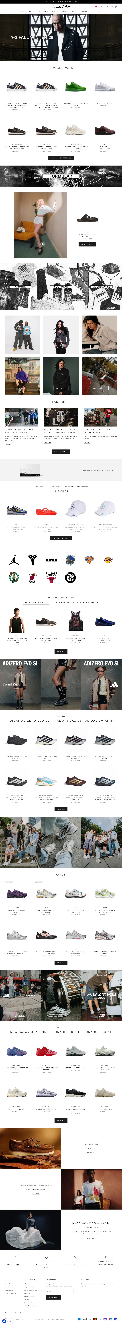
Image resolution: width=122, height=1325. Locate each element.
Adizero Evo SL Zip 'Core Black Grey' (17, 757)
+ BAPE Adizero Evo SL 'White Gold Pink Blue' (46, 799)
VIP (99, 11)
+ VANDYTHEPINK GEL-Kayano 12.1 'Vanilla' (46, 911)
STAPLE (22, 388)
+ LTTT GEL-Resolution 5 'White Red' (75, 911)
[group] (61, 37)
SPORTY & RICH (99, 347)
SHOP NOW (90, 1152)
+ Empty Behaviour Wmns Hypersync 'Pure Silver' (17, 952)
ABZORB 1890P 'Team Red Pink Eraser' (46, 1069)
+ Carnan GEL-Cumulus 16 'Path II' (17, 911)
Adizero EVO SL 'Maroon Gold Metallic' (76, 799)
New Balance (16, 1065)
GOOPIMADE (61, 388)
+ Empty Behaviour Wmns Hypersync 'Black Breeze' (46, 952)
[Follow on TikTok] (20, 1313)
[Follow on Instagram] (10, 1313)
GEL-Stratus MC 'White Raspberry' (75, 952)
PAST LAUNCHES (61, 451)
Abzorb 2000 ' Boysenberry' (46, 1109)
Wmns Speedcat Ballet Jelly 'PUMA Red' (46, 528)
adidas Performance (46, 795)
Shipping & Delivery (29, 1287)
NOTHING (61, 347)
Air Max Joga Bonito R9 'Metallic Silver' (17, 528)
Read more (8, 444)
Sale (92, 11)
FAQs (25, 1284)
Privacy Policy (9, 1290)
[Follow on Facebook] (5, 1313)
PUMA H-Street (66, 1032)
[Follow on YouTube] (15, 1313)
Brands (73, 11)
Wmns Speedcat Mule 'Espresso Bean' (87, 235)
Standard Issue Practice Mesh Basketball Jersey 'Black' (17, 640)
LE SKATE (61, 602)
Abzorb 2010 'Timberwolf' (17, 1109)
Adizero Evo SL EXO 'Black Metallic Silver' (17, 799)
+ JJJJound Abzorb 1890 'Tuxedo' (75, 1110)
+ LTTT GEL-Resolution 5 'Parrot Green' (105, 911)
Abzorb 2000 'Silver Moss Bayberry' (105, 1069)
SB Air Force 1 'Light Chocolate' (105, 148)
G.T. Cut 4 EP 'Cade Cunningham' (105, 639)
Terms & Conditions (10, 1293)
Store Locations (9, 1287)
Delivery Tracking (29, 1296)
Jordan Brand (17, 144)
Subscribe (53, 1297)
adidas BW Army (99, 720)
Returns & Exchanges (30, 1290)
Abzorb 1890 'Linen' (105, 1109)
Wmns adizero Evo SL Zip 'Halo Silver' (76, 757)
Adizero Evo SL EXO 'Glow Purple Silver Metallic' (105, 799)
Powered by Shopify (57, 1319)
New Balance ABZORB (29, 1032)
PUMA (87, 232)
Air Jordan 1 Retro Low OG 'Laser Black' (46, 148)
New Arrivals (34, 11)
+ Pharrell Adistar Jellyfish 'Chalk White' (76, 148)
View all (61, 651)
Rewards (10, 1321)
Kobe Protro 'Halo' (105, 103)
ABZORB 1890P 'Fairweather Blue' (17, 1069)
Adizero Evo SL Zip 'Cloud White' (46, 757)
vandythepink (22, 347)
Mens (46, 11)
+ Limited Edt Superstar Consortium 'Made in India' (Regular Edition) (17, 105)
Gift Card (26, 1299)
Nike (75, 101)
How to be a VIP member (31, 1303)
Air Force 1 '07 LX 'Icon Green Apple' (75, 104)
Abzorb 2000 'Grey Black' (75, 1068)
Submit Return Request (31, 1306)
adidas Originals (17, 101)
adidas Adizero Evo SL (28, 720)
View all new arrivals (61, 158)
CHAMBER (83, 11)
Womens (55, 11)
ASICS (17, 907)
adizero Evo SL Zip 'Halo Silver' (105, 757)
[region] (61, 37)
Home (23, 11)
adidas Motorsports (75, 524)
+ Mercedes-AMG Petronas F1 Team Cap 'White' (76, 528)
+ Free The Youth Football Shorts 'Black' (76, 639)
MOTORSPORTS (86, 602)
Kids (64, 11)
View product (87, 244)
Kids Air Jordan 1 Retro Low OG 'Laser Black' (17, 148)
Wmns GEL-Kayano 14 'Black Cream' (105, 952)
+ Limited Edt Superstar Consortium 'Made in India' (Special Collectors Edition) (46, 105)
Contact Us (27, 1293)
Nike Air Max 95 (67, 720)
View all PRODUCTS (61, 538)
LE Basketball (36, 602)
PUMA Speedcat (98, 1032)
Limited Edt (8, 1284)
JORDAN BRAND (99, 388)
